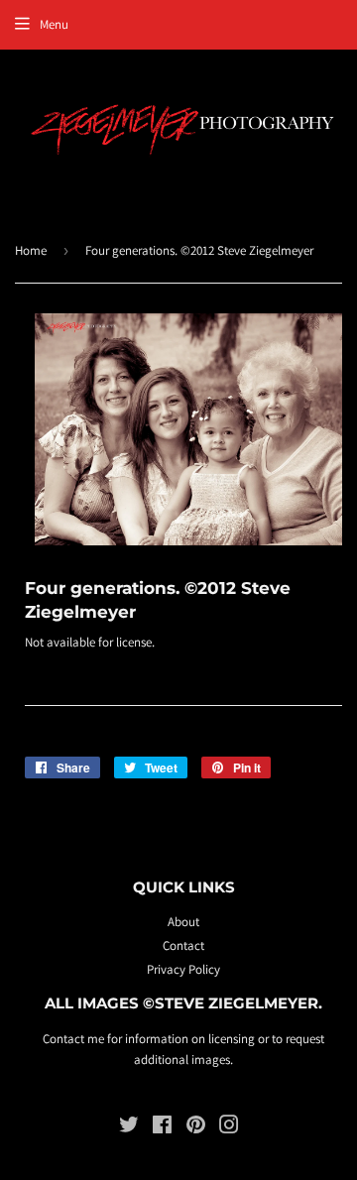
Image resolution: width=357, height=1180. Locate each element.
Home (31, 250)
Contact (183, 945)
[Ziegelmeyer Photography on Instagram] (229, 1128)
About (183, 921)
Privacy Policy (183, 969)
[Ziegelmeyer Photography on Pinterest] (195, 1128)
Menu (54, 24)
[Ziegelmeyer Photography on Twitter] (129, 1128)
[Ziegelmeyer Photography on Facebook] (162, 1128)
